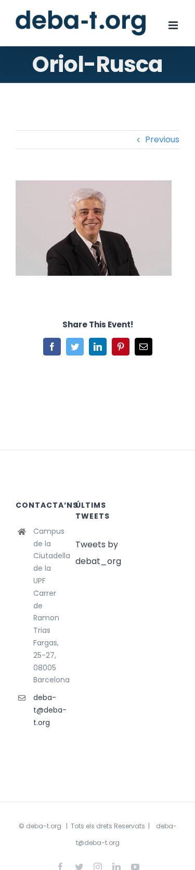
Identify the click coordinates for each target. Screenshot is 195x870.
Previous (162, 139)
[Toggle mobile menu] (173, 25)
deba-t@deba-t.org (46, 710)
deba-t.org (43, 826)
